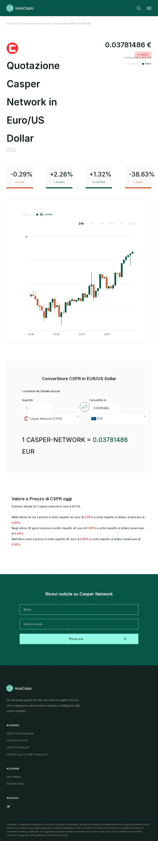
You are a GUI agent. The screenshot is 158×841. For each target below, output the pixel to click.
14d (101, 223)
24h (81, 223)
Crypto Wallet (18, 747)
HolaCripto (13, 23)
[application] (79, 284)
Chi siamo (14, 776)
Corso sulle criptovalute (27, 754)
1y (121, 223)
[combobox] (51, 419)
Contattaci (16, 783)
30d (111, 223)
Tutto (131, 223)
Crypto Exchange (20, 733)
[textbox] (50, 419)
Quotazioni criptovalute (36, 23)
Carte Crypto (17, 740)
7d (91, 223)
